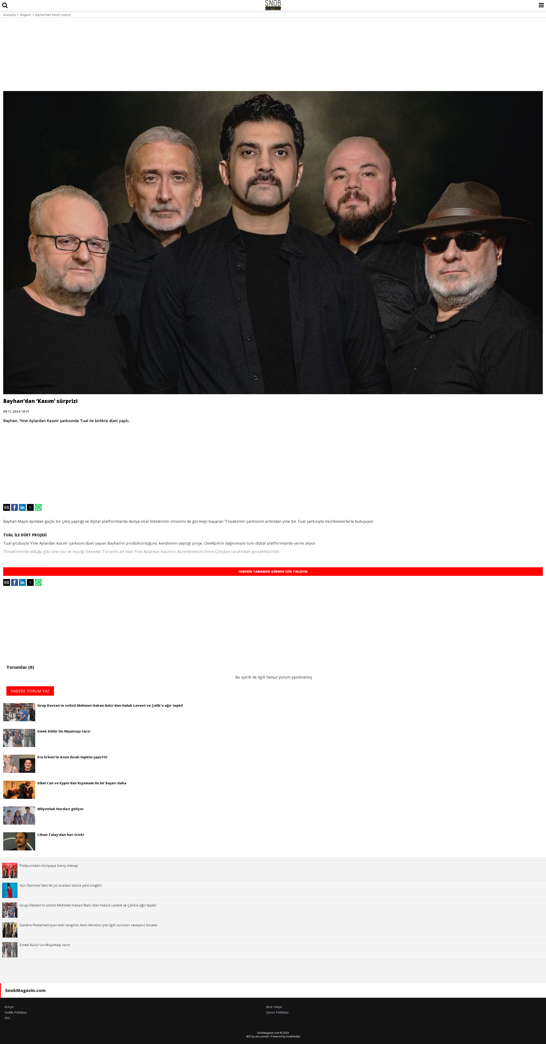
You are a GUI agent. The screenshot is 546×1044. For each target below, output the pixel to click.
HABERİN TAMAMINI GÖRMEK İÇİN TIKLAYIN (273, 571)
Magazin (25, 15)
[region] (273, 52)
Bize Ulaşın (274, 1007)
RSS (7, 1018)
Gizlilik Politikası (15, 1012)
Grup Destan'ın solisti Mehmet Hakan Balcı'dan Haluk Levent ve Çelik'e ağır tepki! (110, 705)
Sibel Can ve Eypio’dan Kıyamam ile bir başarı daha (81, 783)
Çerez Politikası (277, 1012)
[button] (6, 507)
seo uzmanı (262, 1036)
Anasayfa (9, 15)
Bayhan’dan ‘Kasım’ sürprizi (53, 15)
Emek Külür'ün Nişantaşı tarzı (63, 731)
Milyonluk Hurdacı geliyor (60, 809)
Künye (9, 1007)
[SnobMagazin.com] (273, 5)
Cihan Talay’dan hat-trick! (60, 834)
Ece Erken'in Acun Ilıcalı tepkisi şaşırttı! (72, 757)
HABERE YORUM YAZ (30, 691)
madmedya (293, 1036)
